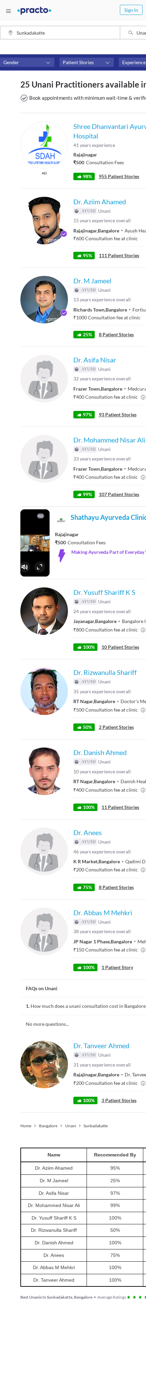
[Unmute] (24, 567)
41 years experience (94, 145)
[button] (27, 62)
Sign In (131, 10)
